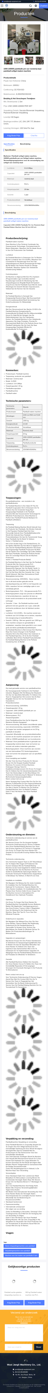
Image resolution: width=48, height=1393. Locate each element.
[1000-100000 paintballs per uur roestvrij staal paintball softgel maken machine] (24, 39)
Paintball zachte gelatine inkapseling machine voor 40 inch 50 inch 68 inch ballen (13, 1293)
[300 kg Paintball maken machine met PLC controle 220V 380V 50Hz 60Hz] (34, 1281)
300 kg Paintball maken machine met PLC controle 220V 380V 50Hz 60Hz (34, 1293)
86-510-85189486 (40, 1)
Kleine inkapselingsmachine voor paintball (20, 1246)
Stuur (38, 1347)
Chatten (43, 6)
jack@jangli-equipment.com (12, 1)
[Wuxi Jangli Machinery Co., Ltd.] (9, 5)
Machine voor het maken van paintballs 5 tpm (21, 1255)
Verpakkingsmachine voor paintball (17, 1251)
